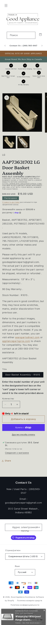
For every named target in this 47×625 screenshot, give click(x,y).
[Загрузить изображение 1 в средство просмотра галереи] (9, 142)
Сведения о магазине (17, 453)
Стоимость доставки (10, 202)
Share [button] (8, 460)
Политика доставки (25, 614)
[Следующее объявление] (42, 45)
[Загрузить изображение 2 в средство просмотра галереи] (23, 142)
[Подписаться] (38, 527)
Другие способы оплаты (23, 434)
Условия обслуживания (25, 609)
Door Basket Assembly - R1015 (22, 374)
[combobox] (21, 35)
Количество (8, 398)
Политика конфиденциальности (25, 605)
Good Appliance (18, 597)
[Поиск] (32, 35)
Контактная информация (25, 618)
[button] (6, 5)
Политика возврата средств (29, 601)
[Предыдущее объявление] (5, 45)
